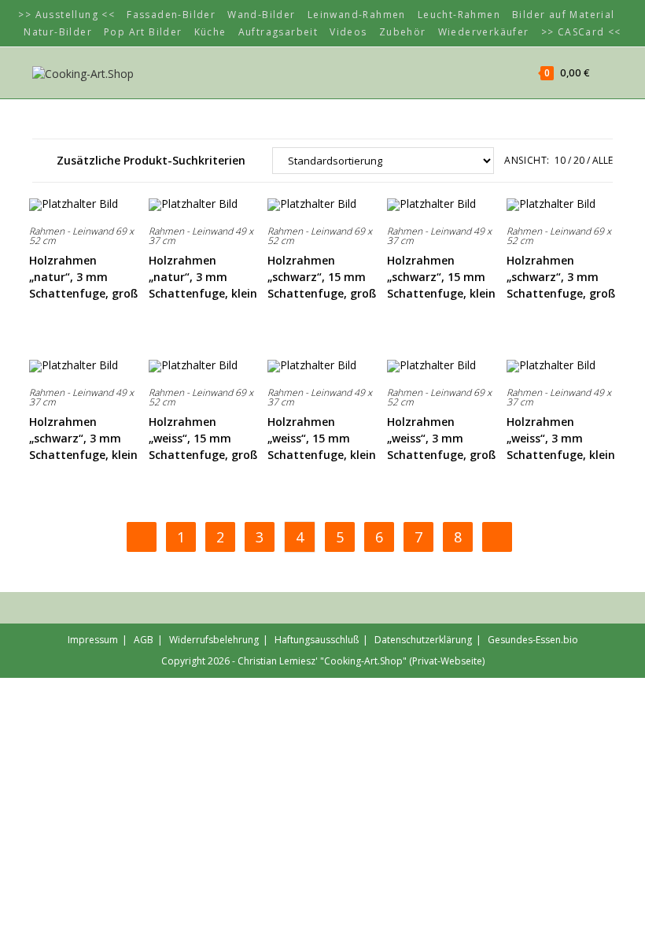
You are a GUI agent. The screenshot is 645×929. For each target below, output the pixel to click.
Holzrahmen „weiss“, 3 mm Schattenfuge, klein (561, 438)
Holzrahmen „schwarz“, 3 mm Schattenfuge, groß (561, 277)
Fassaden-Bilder (171, 14)
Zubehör (402, 32)
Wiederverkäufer (483, 32)
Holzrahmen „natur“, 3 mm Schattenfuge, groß (83, 277)
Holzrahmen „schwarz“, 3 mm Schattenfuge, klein (83, 438)
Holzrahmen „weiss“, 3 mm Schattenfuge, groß (441, 438)
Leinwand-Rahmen (357, 14)
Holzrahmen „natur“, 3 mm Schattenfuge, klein (203, 277)
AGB (143, 639)
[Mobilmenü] (602, 72)
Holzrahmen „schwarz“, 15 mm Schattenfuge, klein (441, 277)
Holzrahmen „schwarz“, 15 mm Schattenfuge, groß (321, 277)
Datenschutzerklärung (423, 639)
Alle (602, 160)
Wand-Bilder (261, 14)
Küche (210, 32)
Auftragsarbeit (278, 32)
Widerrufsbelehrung (214, 639)
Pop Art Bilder (143, 32)
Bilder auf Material (563, 14)
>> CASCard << (581, 32)
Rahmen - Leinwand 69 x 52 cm (81, 235)
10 (560, 160)
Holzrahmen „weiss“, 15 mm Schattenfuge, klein (321, 438)
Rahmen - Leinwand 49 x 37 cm (201, 235)
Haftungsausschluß (317, 639)
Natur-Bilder (58, 32)
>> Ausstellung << (66, 14)
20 (578, 160)
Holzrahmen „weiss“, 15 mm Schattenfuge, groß (203, 438)
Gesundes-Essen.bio (533, 639)
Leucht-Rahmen (459, 14)
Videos (348, 32)
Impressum (93, 639)
